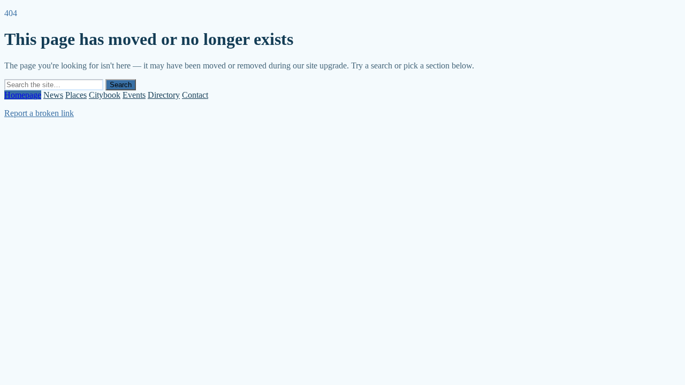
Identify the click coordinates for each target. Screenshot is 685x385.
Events (134, 94)
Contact (195, 94)
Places (76, 94)
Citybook (104, 94)
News (53, 94)
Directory (164, 94)
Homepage (22, 94)
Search (121, 85)
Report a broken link (39, 113)
